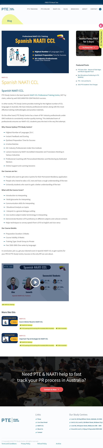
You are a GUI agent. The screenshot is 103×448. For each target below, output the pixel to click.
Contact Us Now (50, 389)
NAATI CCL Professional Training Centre (45, 95)
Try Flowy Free (87, 47)
